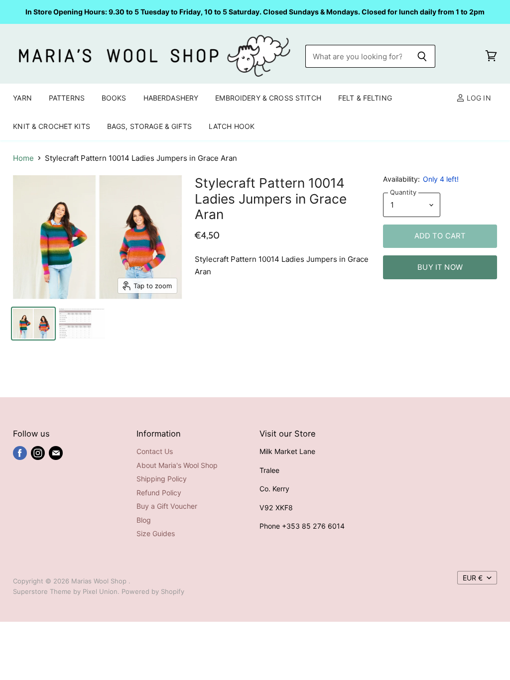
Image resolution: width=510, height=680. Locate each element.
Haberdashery (171, 98)
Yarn (22, 98)
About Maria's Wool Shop (177, 465)
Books (114, 98)
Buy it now (440, 267)
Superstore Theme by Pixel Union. (66, 591)
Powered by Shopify (153, 591)
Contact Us (154, 451)
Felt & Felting (365, 98)
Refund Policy (158, 492)
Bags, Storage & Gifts (149, 126)
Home (23, 158)
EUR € (473, 577)
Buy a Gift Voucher (166, 506)
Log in (478, 98)
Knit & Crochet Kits (51, 126)
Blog (143, 520)
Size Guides (155, 533)
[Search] (422, 56)
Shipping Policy (161, 478)
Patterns (67, 98)
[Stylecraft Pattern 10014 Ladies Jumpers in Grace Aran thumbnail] (33, 324)
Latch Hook (232, 126)
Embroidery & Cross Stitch (268, 98)
